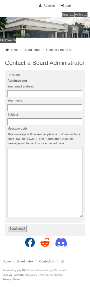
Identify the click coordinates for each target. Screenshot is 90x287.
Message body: (18, 128)
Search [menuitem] (11, 40)
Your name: (15, 100)
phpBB (21, 270)
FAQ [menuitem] (3, 40)
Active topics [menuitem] (81, 14)
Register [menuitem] (49, 6)
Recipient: (14, 75)
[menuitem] (6, 279)
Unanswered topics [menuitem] (68, 14)
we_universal (16, 274)
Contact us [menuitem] (46, 261)
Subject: (13, 114)
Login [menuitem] (68, 6)
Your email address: (21, 86)
